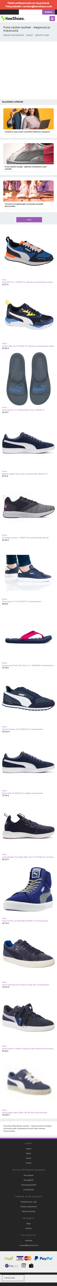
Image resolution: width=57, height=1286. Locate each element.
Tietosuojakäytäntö (28, 1185)
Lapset (28, 1149)
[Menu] (52, 18)
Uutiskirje (28, 1240)
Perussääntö (28, 1180)
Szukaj (48, 12)
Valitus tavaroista (28, 1211)
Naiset (28, 1153)
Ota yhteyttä (28, 1175)
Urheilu (28, 1163)
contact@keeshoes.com (37, 6)
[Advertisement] (28, 70)
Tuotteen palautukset (28, 1206)
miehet (28, 1158)
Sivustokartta (28, 1190)
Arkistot (29, 1228)
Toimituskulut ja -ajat (28, 1202)
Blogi (28, 1223)
